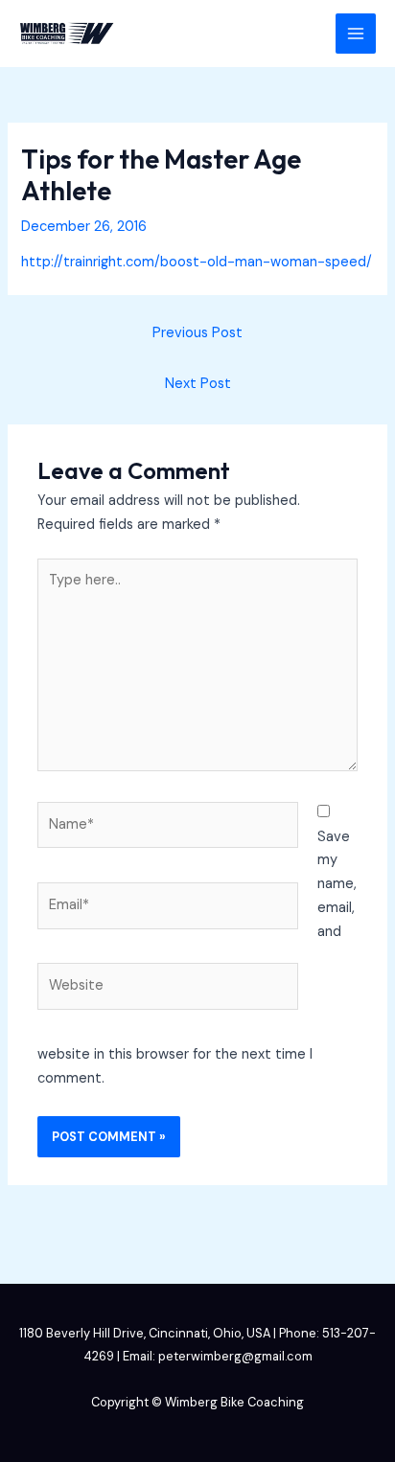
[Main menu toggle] (356, 33)
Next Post (198, 384)
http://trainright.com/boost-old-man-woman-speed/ (196, 262)
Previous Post (197, 333)
